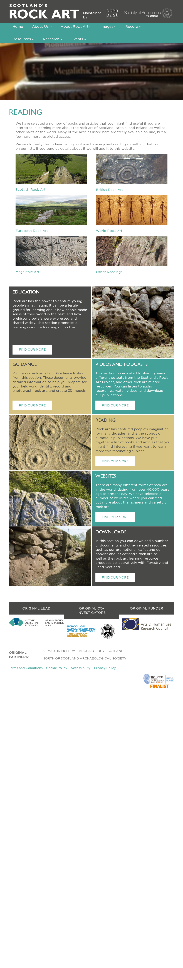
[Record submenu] (140, 26)
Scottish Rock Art (31, 189)
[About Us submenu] (51, 26)
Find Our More (32, 349)
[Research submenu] (61, 39)
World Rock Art (109, 231)
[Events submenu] (85, 39)
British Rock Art (109, 190)
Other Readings (109, 272)
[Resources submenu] (33, 39)
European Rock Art (32, 231)
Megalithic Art (27, 272)
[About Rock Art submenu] (90, 26)
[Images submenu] (115, 26)
